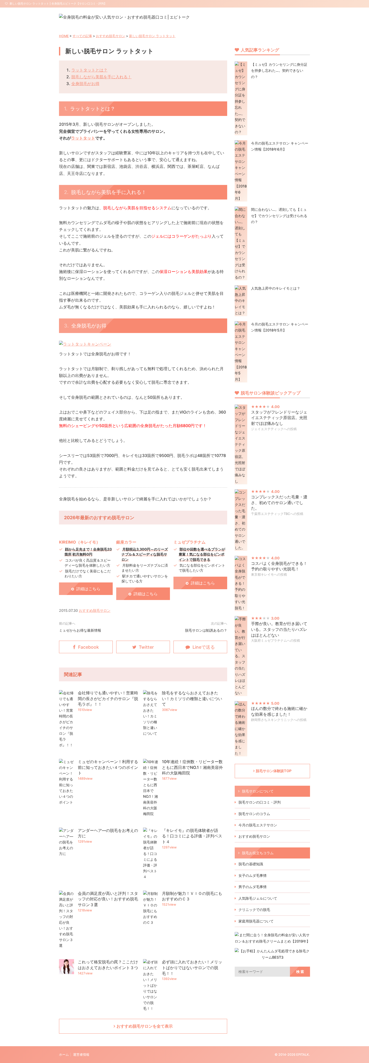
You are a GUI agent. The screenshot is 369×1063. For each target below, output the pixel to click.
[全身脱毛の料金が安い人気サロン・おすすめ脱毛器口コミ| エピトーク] (124, 17)
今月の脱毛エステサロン (257, 825)
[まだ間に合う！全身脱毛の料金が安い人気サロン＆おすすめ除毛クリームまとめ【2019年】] (272, 941)
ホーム (64, 1054)
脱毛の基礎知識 (250, 864)
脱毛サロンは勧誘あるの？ (206, 630)
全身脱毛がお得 (85, 83)
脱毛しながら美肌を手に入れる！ (101, 76)
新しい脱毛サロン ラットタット (152, 36)
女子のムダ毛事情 (252, 875)
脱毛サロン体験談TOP (273, 771)
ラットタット (83, 138)
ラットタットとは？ (89, 70)
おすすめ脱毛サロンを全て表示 (144, 1026)
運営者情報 (81, 1054)
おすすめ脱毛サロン (110, 36)
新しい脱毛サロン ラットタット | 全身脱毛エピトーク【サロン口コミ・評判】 (58, 3)
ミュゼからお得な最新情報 (80, 630)
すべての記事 (82, 36)
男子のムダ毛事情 (252, 887)
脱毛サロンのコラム (254, 814)
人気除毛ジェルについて (257, 898)
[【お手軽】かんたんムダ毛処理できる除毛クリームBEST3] (272, 957)
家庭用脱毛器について (256, 921)
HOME (64, 36)
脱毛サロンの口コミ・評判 (259, 802)
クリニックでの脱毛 (254, 909)
